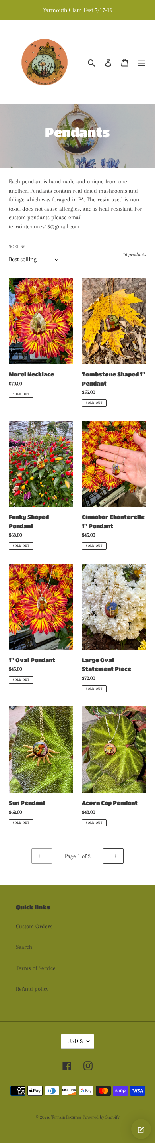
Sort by (17, 246)
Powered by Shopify (101, 1117)
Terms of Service (36, 968)
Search (24, 947)
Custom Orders (34, 926)
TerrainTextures (66, 1117)
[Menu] (141, 62)
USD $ (75, 1041)
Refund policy (32, 989)
